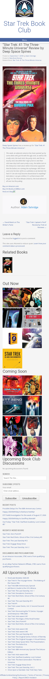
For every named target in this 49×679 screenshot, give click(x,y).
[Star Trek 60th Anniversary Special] (32, 394)
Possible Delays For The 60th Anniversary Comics (22, 508)
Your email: (7, 487)
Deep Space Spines (10, 145)
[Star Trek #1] (32, 455)
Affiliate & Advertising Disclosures (13, 675)
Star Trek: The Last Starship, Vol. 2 (16, 547)
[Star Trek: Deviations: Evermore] (12, 435)
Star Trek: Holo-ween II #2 (18, 629)
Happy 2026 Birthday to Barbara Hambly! (19, 512)
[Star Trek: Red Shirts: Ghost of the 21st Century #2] (32, 435)
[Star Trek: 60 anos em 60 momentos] (12, 368)
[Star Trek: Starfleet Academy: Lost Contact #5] (12, 307)
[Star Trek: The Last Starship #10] (32, 307)
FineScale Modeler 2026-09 (18, 578)
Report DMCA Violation (28, 677)
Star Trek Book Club (24, 26)
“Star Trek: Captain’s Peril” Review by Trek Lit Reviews (36, 225)
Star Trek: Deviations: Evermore (20, 593)
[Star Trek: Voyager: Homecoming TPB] (12, 327)
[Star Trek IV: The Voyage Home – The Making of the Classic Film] (12, 394)
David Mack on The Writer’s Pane (11, 223)
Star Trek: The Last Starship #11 (20, 601)
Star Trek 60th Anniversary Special (21, 585)
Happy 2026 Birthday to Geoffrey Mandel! (19, 518)
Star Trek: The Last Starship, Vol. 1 (21, 591)
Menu (24, 40)
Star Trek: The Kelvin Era (17, 644)
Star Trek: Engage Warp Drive (14, 544)
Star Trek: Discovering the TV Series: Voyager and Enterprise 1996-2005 (25, 612)
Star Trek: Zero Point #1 (12, 534)
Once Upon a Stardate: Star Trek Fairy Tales (25, 670)
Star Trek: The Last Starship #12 (15, 540)
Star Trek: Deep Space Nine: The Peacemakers (26, 642)
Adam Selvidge (31, 56)
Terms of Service (35, 675)
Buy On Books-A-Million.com (14, 189)
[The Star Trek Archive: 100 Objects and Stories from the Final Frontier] (32, 327)
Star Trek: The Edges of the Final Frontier (24, 619)
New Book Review (16, 58)
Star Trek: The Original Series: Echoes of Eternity (27, 637)
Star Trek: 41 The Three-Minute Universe (27, 60)
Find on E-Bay (8, 191)
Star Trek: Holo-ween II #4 (18, 654)
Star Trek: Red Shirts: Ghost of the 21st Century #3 (22, 537)
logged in (16, 238)
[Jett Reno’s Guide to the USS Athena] (12, 415)
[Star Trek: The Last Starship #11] (12, 455)
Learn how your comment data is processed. (24, 244)
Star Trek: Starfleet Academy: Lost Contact (24, 657)
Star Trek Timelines (15, 647)
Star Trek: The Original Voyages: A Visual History (27, 639)
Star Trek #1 (12, 603)
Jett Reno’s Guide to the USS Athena (22, 588)
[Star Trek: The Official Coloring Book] (32, 347)
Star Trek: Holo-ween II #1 (18, 616)
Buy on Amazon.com (11, 186)
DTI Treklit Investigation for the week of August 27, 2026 (24, 515)
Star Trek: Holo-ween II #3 (18, 631)
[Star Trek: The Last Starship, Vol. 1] (32, 415)
